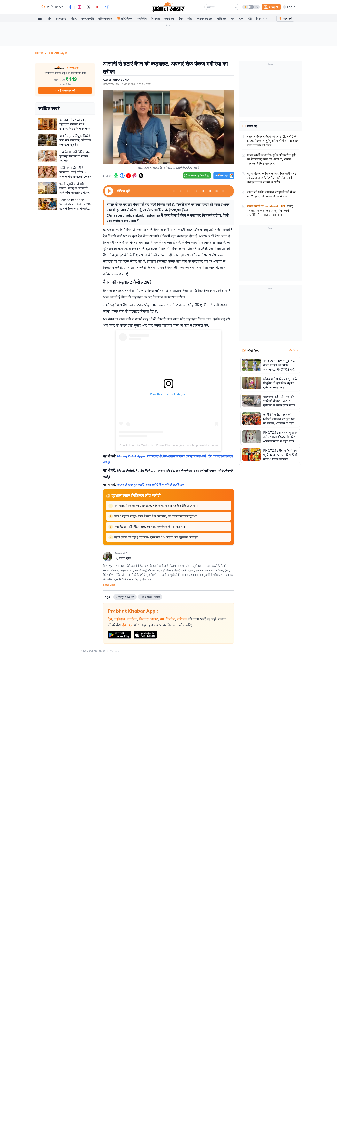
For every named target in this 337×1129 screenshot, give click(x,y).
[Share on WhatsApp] (116, 175)
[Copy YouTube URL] (128, 175)
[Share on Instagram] (134, 175)
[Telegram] (107, 7)
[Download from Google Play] (119, 635)
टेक (180, 18)
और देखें (292, 350)
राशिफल (221, 18)
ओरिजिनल (126, 18)
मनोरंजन (169, 18)
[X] (88, 7)
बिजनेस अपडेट (148, 619)
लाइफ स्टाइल (204, 18)
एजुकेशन (142, 18)
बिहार (74, 18)
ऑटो (189, 18)
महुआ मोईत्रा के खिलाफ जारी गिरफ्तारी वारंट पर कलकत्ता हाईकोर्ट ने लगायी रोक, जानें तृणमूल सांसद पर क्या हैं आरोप (271, 177)
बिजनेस (155, 18)
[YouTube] (98, 7)
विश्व (259, 18)
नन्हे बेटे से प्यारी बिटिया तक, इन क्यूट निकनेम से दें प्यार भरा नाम (149, 526)
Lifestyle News (124, 597)
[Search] (236, 7)
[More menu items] (265, 18)
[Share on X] (141, 175)
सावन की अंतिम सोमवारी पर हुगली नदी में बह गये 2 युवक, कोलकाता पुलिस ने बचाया (271, 194)
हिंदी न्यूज (127, 624)
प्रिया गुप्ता (125, 558)
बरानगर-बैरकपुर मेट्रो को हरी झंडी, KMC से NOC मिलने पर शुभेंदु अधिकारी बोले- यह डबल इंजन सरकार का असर (272, 140)
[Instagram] (79, 7)
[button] (168, 127)
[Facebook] (70, 7)
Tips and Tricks (150, 597)
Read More (109, 585)
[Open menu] (40, 18)
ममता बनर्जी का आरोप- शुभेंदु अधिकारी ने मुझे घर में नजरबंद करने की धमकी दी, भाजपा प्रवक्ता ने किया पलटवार (271, 159)
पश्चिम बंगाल (105, 18)
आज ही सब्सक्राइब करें (65, 90)
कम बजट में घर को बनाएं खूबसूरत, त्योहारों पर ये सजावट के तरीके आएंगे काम (156, 505)
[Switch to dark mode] (251, 7)
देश (250, 18)
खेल (241, 18)
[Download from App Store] (145, 635)
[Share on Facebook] (122, 175)
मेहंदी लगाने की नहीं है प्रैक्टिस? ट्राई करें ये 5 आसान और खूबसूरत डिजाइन (156, 537)
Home (39, 53)
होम (49, 18)
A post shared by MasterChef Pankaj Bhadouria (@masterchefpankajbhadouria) (168, 445)
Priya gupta (121, 79)
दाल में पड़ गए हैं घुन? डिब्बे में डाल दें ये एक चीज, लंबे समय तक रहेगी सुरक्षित (155, 516)
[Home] (168, 7)
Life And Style (58, 53)
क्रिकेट (170, 619)
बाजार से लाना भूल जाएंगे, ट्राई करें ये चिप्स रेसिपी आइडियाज (151, 485)
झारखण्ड (61, 18)
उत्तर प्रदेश (87, 18)
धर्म (232, 18)
